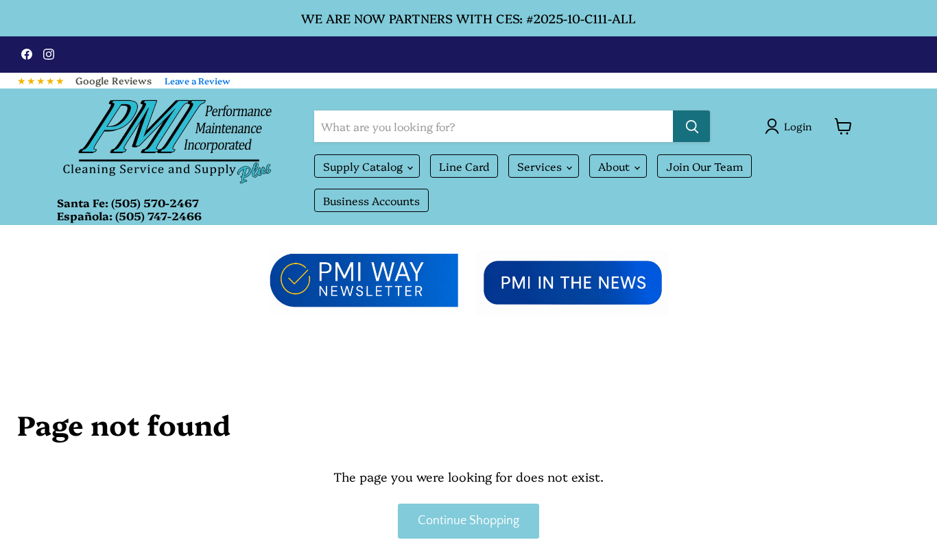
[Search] (691, 126)
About (615, 166)
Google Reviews (113, 80)
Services (541, 166)
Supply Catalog (364, 166)
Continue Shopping (468, 521)
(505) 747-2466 (158, 215)
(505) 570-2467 (155, 202)
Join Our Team (704, 166)
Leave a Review (197, 80)
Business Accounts (371, 200)
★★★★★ (41, 80)
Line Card (464, 166)
